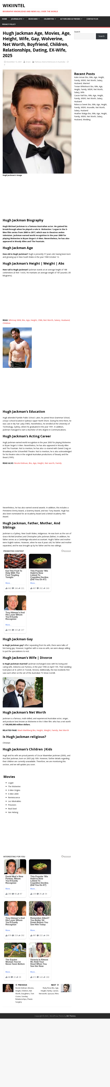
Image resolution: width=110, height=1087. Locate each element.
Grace (28, 62)
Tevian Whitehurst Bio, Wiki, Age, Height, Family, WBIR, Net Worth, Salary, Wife (88, 89)
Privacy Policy (9, 24)
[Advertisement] (37, 198)
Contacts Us (92, 19)
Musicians (33, 19)
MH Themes (71, 1016)
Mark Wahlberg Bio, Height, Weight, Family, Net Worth (43, 730)
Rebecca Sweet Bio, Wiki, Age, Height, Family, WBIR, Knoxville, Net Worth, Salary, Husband (90, 107)
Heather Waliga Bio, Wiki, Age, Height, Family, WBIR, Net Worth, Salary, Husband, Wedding (90, 116)
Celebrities (49, 19)
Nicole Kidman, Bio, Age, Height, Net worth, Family (38, 463)
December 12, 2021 (14, 62)
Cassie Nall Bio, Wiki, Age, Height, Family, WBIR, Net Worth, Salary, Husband (88, 98)
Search (77, 31)
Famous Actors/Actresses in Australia (50, 62)
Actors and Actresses (70, 19)
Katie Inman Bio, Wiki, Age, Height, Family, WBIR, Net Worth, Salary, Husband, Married (89, 80)
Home (4, 19)
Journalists (16, 19)
